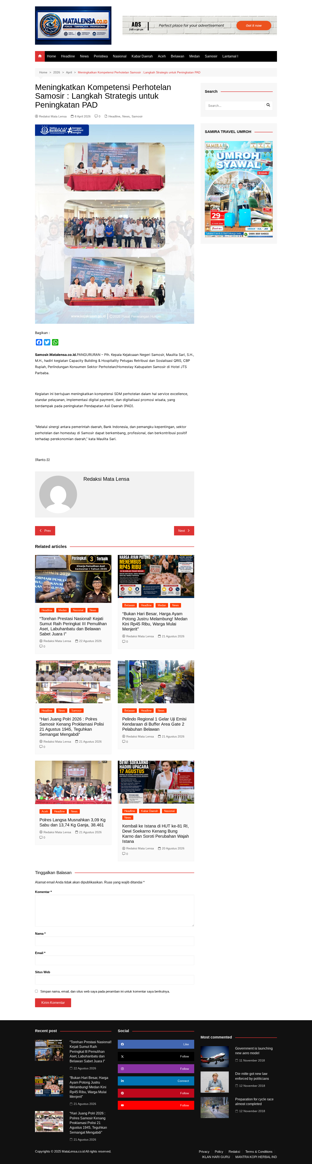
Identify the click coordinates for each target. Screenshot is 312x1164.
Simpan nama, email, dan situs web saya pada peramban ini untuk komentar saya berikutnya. (105, 991)
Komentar (43, 892)
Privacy (204, 1151)
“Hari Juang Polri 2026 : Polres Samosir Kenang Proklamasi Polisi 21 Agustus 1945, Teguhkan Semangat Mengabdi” (88, 1122)
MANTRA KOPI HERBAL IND (256, 1157)
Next (181, 530)
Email (40, 953)
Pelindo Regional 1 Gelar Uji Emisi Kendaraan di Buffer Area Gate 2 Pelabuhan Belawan (154, 724)
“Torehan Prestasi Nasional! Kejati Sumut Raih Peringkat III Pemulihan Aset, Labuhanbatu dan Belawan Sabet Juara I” (90, 1051)
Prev (47, 530)
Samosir (211, 56)
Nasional (119, 56)
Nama (40, 933)
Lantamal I (230, 56)
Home (51, 56)
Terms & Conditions (259, 1151)
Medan (194, 56)
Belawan (177, 56)
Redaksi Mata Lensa (53, 116)
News (84, 56)
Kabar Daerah (142, 56)
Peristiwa (101, 56)
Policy (219, 1151)
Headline (68, 56)
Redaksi (234, 1151)
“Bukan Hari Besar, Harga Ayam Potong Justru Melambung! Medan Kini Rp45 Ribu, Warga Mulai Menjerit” (89, 1087)
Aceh (162, 56)
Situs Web (42, 972)
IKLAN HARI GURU (216, 1157)
